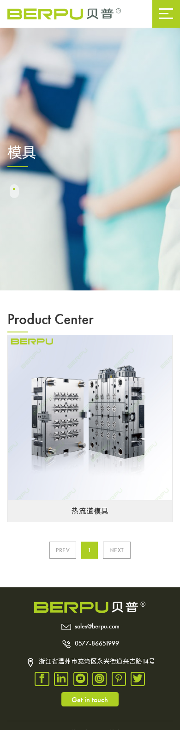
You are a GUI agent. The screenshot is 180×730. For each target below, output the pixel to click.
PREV (63, 550)
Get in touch (90, 700)
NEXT (116, 550)
